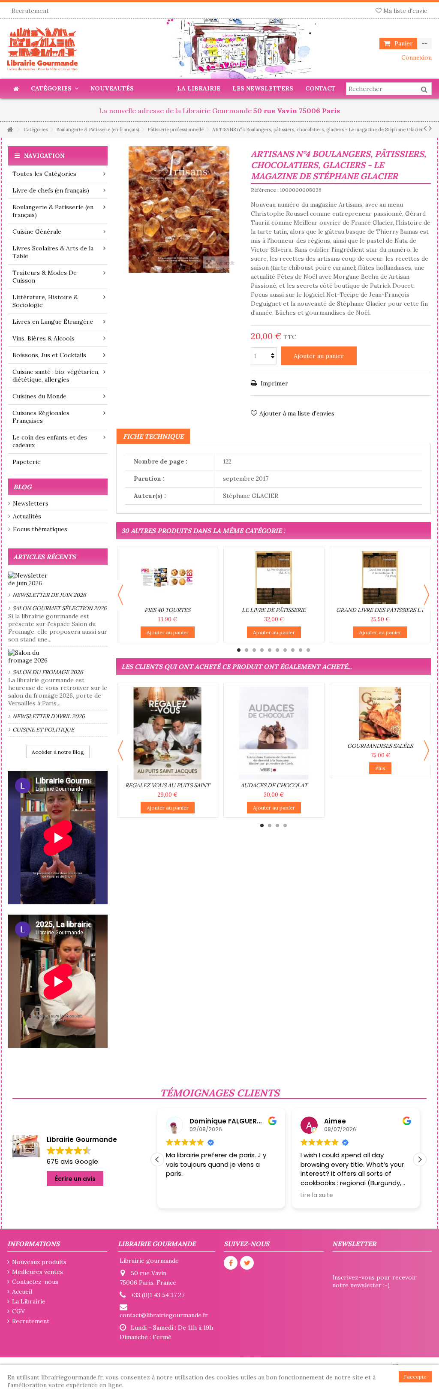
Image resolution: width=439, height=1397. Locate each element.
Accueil (22, 1291)
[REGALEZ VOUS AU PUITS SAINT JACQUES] (167, 733)
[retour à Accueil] (9, 129)
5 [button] (269, 650)
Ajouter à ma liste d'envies (296, 413)
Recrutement (30, 11)
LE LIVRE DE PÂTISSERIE (274, 610)
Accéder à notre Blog (58, 752)
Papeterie (26, 462)
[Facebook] (231, 1263)
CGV (18, 1311)
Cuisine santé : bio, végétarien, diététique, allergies (55, 375)
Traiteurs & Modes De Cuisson (44, 276)
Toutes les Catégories (44, 174)
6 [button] (277, 650)
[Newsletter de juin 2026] (58, 579)
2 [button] (246, 650)
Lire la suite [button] (317, 1195)
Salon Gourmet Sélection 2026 (59, 608)
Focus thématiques (40, 529)
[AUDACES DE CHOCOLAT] (274, 733)
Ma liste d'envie (404, 11)
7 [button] (285, 650)
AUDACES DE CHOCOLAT (274, 785)
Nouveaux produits (39, 1262)
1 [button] (239, 650)
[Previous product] (425, 128)
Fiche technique (153, 436)
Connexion (416, 57)
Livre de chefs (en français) (50, 190)
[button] (419, 1159)
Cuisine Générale (36, 231)
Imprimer (273, 383)
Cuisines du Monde (39, 396)
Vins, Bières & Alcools (43, 338)
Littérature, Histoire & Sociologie (45, 301)
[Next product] (430, 128)
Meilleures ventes (37, 1272)
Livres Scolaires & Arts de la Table (52, 252)
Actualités (27, 516)
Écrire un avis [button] (75, 1178)
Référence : (265, 190)
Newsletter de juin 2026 (49, 595)
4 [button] (262, 650)
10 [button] (308, 650)
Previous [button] (120, 595)
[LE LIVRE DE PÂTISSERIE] (274, 577)
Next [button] (426, 595)
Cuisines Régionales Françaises (40, 417)
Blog (22, 487)
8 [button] (293, 650)
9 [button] (300, 650)
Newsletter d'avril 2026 (48, 716)
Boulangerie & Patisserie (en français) (52, 211)
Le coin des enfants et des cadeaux (49, 441)
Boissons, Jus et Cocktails (49, 355)
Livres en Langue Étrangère (52, 321)
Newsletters (30, 503)
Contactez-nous (35, 1282)
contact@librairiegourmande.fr (164, 1315)
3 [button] (254, 650)
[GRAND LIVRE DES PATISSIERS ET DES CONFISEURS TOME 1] (380, 577)
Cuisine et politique (43, 729)
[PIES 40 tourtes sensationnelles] (167, 577)
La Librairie (28, 1301)
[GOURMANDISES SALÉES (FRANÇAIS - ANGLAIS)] (380, 713)
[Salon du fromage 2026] (58, 656)
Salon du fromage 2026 (47, 672)
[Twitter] (247, 1263)
